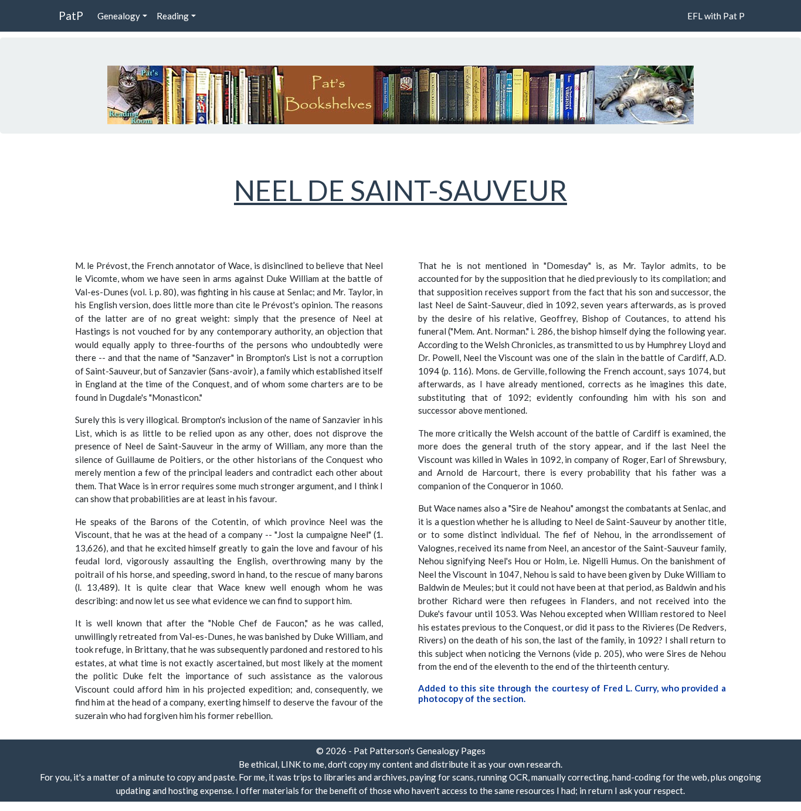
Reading (173, 16)
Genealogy (118, 16)
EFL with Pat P (716, 16)
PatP (71, 15)
